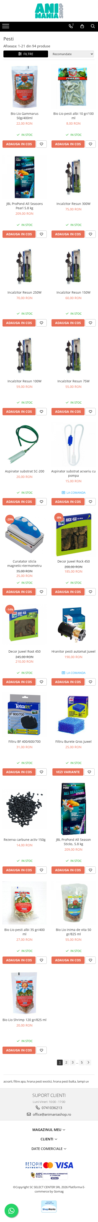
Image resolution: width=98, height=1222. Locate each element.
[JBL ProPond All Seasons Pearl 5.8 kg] (24, 177)
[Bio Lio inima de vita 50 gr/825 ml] (73, 903)
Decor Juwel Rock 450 (73, 561)
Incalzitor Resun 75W (73, 381)
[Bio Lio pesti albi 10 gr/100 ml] (73, 86)
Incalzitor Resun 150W (73, 292)
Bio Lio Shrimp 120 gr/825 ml (24, 1020)
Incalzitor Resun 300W (73, 203)
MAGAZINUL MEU (47, 1129)
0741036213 (51, 1107)
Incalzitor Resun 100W (24, 381)
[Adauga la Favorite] (41, 144)
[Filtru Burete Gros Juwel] (73, 714)
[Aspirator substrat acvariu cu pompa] (73, 444)
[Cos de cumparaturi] (82, 26)
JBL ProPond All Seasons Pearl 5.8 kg (24, 205)
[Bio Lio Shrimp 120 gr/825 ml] (24, 993)
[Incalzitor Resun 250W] (24, 266)
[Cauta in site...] (93, 26)
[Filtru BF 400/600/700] (24, 714)
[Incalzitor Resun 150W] (73, 266)
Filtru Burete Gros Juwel (73, 741)
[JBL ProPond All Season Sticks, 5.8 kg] (73, 809)
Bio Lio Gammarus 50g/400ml (25, 115)
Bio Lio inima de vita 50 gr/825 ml (73, 931)
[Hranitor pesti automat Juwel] (73, 624)
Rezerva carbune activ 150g (25, 839)
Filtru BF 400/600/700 (24, 741)
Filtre (27, 54)
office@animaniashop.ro (51, 1114)
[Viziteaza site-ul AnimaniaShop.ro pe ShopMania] (49, 1206)
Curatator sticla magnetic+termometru (24, 563)
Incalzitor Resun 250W (24, 292)
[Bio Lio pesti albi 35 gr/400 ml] (24, 902)
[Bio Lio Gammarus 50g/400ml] (24, 86)
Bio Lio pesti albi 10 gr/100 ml (73, 115)
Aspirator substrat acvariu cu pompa (73, 473)
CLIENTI (47, 1139)
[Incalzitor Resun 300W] (73, 176)
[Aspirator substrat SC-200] (24, 444)
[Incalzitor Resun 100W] (24, 355)
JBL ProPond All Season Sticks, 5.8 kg (73, 841)
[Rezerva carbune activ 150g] (24, 809)
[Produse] (6, 27)
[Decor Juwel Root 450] (24, 624)
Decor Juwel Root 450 (24, 651)
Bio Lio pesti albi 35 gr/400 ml (24, 931)
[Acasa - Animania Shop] (49, 10)
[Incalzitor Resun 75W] (73, 355)
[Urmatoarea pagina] (88, 1062)
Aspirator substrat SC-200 (24, 471)
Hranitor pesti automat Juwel (73, 651)
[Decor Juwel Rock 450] (73, 534)
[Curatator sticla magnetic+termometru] (24, 534)
